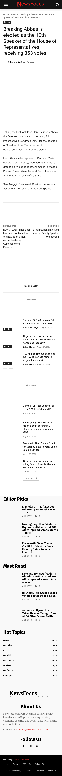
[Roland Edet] (5, 62)
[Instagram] (30, 746)
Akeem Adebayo (30, 327)
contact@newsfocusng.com (32, 729)
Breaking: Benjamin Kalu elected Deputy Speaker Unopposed (46, 233)
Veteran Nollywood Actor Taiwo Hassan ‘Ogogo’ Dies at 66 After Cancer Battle (39, 613)
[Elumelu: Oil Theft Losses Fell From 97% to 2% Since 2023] (11, 324)
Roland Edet (16, 62)
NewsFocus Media (22, 760)
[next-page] (11, 370)
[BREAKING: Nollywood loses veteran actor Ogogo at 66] (11, 597)
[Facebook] (23, 746)
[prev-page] (5, 370)
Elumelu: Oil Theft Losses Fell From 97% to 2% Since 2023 (38, 509)
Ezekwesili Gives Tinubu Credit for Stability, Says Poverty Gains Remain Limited (40, 446)
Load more (30, 478)
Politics (14, 14)
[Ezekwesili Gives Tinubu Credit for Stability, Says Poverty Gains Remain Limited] (11, 448)
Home (6, 14)
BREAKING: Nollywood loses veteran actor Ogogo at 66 (39, 594)
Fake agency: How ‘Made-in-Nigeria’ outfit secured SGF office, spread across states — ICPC (40, 529)
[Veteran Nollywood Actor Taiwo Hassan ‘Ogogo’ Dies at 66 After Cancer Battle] (11, 615)
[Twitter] (37, 746)
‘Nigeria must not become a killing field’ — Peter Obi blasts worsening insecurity (39, 339)
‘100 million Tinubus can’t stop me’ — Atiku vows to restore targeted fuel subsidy (39, 357)
